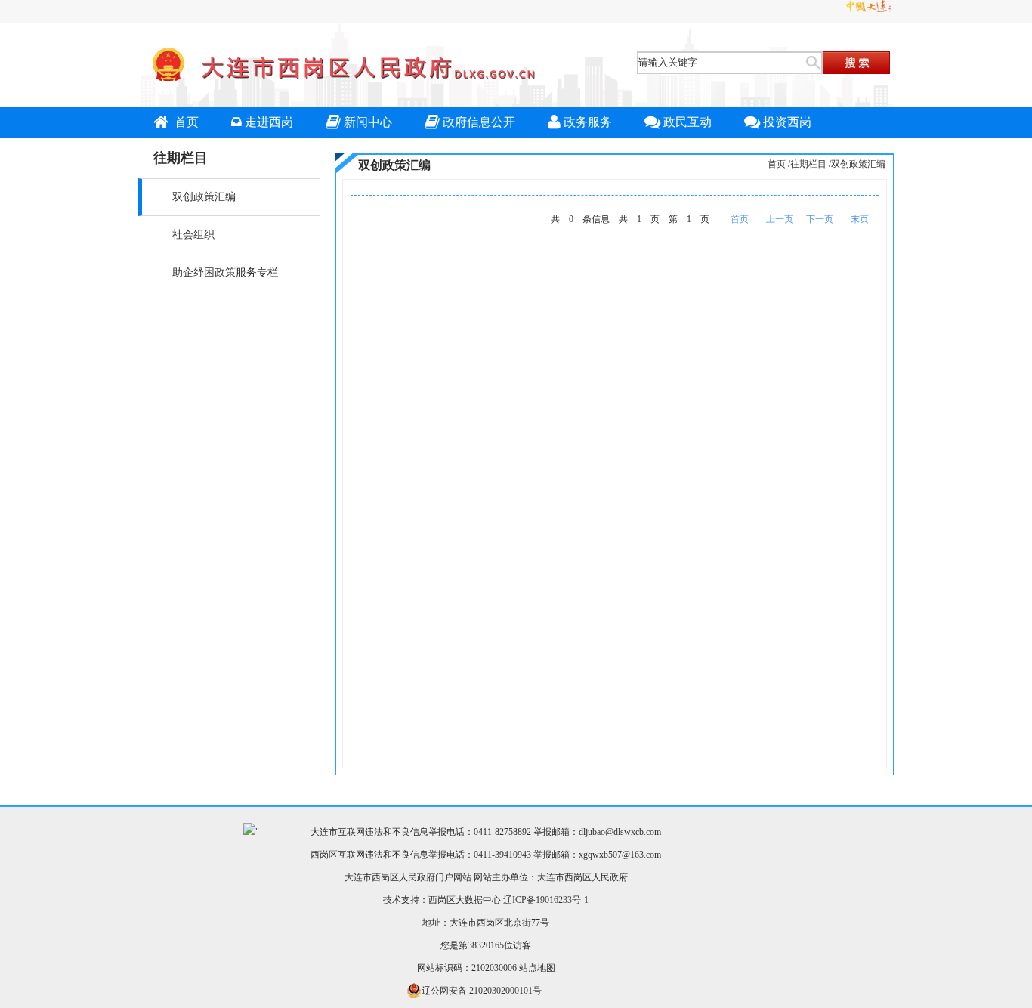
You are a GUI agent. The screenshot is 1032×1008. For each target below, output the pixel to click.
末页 (860, 219)
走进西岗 (269, 122)
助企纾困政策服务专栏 (225, 272)
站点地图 (537, 968)
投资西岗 (787, 122)
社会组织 (193, 234)
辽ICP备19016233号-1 (546, 900)
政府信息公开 (479, 122)
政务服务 (588, 122)
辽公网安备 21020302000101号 (482, 990)
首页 (185, 122)
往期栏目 (808, 164)
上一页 (779, 219)
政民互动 (687, 122)
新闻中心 (368, 122)
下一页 (819, 219)
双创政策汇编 (204, 197)
